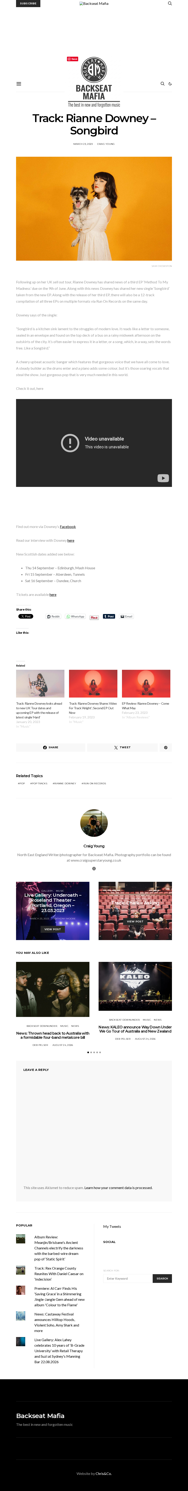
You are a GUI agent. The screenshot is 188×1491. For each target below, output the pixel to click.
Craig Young (106, 143)
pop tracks (39, 783)
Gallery (47, 890)
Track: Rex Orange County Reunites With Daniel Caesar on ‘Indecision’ (58, 1273)
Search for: (111, 1270)
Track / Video (141, 898)
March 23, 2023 (83, 143)
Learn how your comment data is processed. (118, 1187)
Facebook (68, 526)
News (75, 1026)
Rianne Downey (65, 783)
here (70, 540)
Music (60, 890)
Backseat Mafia (40, 1416)
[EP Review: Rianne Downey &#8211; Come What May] (146, 684)
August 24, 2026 (63, 1045)
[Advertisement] (94, 41)
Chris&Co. (104, 1473)
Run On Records (94, 783)
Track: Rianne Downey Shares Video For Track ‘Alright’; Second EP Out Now (93, 708)
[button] (170, 84)
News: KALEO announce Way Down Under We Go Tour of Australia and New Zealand (135, 1029)
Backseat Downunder (42, 1026)
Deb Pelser (40, 1045)
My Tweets (112, 1226)
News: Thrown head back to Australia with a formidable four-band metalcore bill (52, 1035)
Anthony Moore (64, 918)
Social (109, 1242)
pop (22, 783)
